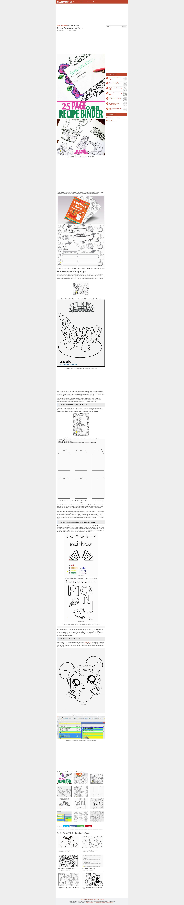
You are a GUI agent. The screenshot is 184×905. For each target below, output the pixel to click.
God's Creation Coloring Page (88, 868)
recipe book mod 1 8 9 (99, 829)
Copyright (91, 899)
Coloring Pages (81, 1)
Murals (95, 1)
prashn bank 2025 (110, 902)
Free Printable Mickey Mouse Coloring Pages (92, 887)
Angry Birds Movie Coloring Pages (65, 850)
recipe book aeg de (63, 829)
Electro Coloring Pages (114, 82)
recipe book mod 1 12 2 (81, 829)
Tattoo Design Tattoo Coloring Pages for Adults (68, 887)
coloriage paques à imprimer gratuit (99, 902)
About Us (102, 899)
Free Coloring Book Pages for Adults (66, 868)
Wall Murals (89, 1)
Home (74, 1)
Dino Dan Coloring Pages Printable (89, 850)
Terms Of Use (96, 899)
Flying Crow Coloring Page (115, 98)
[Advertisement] (92, 15)
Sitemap (82, 899)
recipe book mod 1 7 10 (90, 829)
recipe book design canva (72, 829)
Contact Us (86, 899)
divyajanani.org (64, 1)
